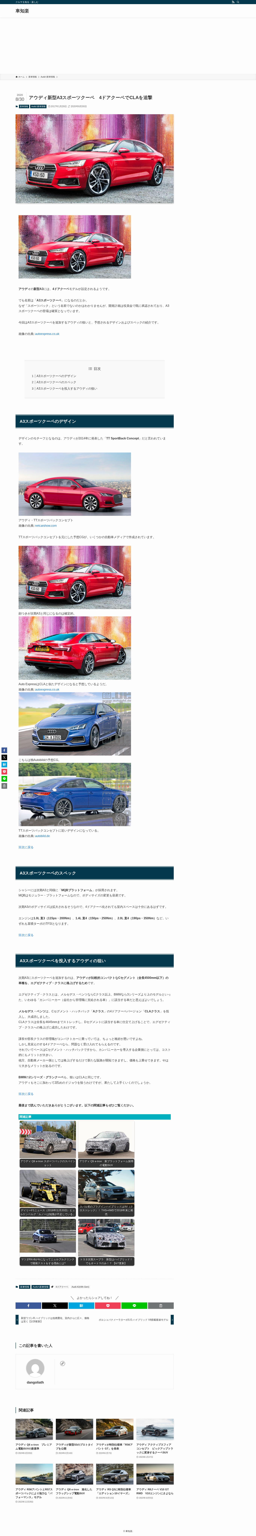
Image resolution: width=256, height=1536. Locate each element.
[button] (28, 1305)
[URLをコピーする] (161, 1305)
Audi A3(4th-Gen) (80, 1287)
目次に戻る (26, 847)
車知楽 (22, 11)
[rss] (233, 2)
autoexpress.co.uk (47, 333)
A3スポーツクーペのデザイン (56, 376)
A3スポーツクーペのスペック (56, 382)
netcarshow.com (46, 525)
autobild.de (42, 836)
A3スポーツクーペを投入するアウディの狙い (67, 388)
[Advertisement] (128, 45)
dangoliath (35, 1382)
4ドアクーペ (62, 1287)
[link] (62, 1363)
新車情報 (24, 106)
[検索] (238, 2)
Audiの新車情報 (38, 106)
